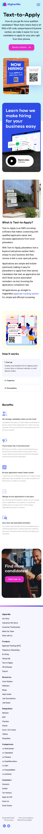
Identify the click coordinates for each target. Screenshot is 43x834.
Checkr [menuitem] (4, 726)
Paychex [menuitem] (5, 721)
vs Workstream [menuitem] (8, 749)
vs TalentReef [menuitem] (7, 753)
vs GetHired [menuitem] (6, 774)
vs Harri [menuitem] (5, 766)
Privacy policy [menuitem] (8, 820)
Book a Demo (19, 47)
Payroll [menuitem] (5, 671)
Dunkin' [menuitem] (5, 789)
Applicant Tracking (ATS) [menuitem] (11, 646)
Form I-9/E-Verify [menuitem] (9, 730)
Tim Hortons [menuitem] (7, 793)
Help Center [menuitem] (6, 694)
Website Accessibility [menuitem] (24, 820)
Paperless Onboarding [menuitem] (11, 650)
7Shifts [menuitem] (5, 734)
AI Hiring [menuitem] (5, 654)
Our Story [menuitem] (5, 619)
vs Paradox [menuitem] (6, 757)
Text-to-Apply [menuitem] (7, 663)
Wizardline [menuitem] (6, 738)
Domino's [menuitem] (5, 784)
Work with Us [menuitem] (7, 636)
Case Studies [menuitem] (7, 681)
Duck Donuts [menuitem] (7, 806)
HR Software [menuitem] (7, 667)
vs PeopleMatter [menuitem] (8, 770)
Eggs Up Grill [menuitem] (7, 797)
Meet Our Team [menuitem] (8, 631)
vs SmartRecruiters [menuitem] (9, 761)
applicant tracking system (26, 293)
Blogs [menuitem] (4, 690)
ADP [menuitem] (4, 717)
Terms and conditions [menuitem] (25, 818)
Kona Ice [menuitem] (5, 801)
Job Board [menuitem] (6, 703)
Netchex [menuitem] (5, 713)
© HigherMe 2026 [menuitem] (8, 818)
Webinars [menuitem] (5, 686)
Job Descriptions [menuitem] (9, 698)
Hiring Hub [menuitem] (6, 659)
